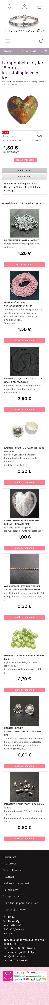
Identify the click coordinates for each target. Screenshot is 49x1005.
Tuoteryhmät (29, 51)
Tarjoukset (9, 857)
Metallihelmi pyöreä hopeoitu (22, 240)
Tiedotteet (9, 863)
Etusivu (8, 51)
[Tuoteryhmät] (7, 41)
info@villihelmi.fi (14, 956)
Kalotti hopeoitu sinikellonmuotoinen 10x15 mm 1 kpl (23, 731)
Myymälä (9, 876)
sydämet (14, 84)
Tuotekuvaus (24, 170)
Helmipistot (10, 889)
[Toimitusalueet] (9, 6)
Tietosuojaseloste (14, 909)
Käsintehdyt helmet (21, 81)
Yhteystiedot (11, 896)
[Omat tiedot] (24, 6)
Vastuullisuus (12, 870)
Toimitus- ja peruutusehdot (20, 903)
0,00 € (35, 140)
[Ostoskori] (39, 6)
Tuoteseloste (24, 176)
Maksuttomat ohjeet (16, 883)
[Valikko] (45, 51)
